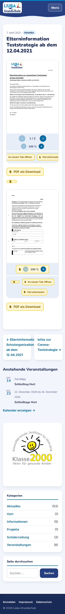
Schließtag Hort (24, 384)
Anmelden (9, 601)
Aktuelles (29, 32)
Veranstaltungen (19, 545)
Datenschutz (44, 601)
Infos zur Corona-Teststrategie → (49, 345)
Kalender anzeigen (17, 410)
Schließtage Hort (25, 402)
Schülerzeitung (18, 537)
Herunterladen (51, 157)
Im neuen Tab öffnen (20, 157)
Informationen (17, 521)
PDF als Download (27, 172)
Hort (10, 514)
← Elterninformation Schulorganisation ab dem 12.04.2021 (18, 347)
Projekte (13, 529)
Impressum (26, 601)
